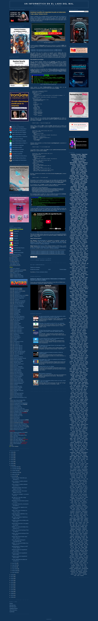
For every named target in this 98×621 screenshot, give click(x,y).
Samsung (77, 372)
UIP (71, 547)
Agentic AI (78, 284)
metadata (80, 222)
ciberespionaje (74, 211)
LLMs (77, 176)
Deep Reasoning (73, 323)
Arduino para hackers (18, 271)
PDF (78, 250)
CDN (87, 434)
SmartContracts (76, 227)
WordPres (76, 553)
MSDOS (71, 347)
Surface (82, 477)
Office (78, 242)
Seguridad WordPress (18, 383)
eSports (71, 456)
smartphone (72, 253)
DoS (79, 354)
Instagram (85, 260)
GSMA (72, 341)
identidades (73, 565)
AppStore (83, 403)
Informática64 (75, 290)
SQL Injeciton (81, 476)
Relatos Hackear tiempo (19, 327)
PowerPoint (79, 445)
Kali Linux (82, 249)
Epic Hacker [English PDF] (19, 400)
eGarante (82, 414)
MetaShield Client (80, 393)
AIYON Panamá (17, 250)
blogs (71, 214)
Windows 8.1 (75, 326)
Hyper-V (81, 439)
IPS (74, 466)
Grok (78, 421)
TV (78, 348)
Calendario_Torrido (74, 277)
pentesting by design (77, 568)
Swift (85, 477)
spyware (85, 344)
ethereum (79, 271)
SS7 (81, 446)
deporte (72, 358)
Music (87, 361)
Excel (77, 249)
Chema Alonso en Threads (17, 138)
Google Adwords (84, 511)
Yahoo (75, 288)
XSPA (80, 374)
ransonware (85, 490)
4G (71, 360)
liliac (77, 488)
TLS (71, 364)
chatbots (82, 311)
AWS (72, 351)
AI (78, 157)
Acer (77, 494)
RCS (87, 473)
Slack (75, 449)
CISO (76, 308)
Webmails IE (72, 550)
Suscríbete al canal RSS (17, 153)
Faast (86, 235)
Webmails (85, 283)
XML (83, 413)
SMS (72, 218)
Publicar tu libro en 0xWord (15, 228)
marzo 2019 (14, 568)
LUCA (72, 182)
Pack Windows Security (15, 264)
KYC (82, 467)
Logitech (76, 523)
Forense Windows (17, 443)
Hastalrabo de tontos (74, 315)
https (80, 241)
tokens (82, 204)
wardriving (77, 388)
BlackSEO (82, 276)
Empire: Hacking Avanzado (19, 351)
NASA (76, 530)
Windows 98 (82, 550)
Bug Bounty (16, 334)
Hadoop (80, 371)
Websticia (84, 330)
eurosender (86, 557)
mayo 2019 (14, 565)
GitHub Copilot (78, 341)
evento (78, 327)
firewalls (86, 414)
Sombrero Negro (17, 323)
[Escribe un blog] (32, 257)
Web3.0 (80, 413)
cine (87, 259)
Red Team (16, 365)
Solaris (83, 543)
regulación (72, 388)
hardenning (76, 562)
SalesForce (85, 446)
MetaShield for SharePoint (75, 526)
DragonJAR (16, 231)
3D (77, 333)
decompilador (79, 484)
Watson (75, 548)
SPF (79, 305)
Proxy (75, 250)
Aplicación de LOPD (17, 442)
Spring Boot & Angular (18, 361)
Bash (71, 404)
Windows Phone (80, 357)
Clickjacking (80, 353)
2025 (12, 454)
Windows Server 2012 (18, 421)
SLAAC (76, 382)
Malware (83, 165)
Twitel (77, 285)
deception (78, 414)
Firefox (76, 213)
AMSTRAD (72, 308)
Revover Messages (78, 537)
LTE (82, 441)
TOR (71, 256)
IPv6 (83, 207)
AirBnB (76, 434)
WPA (81, 427)
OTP (80, 315)
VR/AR (83, 277)
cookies (78, 367)
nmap (71, 368)
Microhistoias (79, 470)
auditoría (75, 185)
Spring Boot (16, 355)
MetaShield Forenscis (79, 442)
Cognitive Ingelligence (82, 378)
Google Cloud (84, 308)
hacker (80, 285)
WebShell (85, 548)
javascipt (73, 431)
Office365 (85, 304)
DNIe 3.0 (80, 406)
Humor (85, 164)
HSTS (77, 371)
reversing (80, 274)
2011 (12, 587)
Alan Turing (78, 459)
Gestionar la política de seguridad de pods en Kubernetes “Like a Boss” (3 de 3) (47, 253)
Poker (75, 445)
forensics (73, 284)
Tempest (71, 337)
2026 (12, 452)
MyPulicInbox (72, 530)
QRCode (83, 445)
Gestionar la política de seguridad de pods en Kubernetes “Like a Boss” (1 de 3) (47, 251)
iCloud (75, 400)
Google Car (80, 420)
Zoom (74, 414)
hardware (77, 197)
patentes (74, 368)
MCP (85, 441)
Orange (78, 425)
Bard (82, 284)
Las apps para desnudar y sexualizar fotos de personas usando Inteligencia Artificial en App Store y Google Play (52, 317)
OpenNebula (85, 533)
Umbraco (76, 547)
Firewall (81, 257)
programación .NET (75, 281)
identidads (78, 565)
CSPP (80, 308)
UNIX (73, 399)
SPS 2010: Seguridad (17, 439)
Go (71, 381)
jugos (85, 565)
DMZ (85, 353)
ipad (76, 204)
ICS (81, 361)
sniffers (84, 298)
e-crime (79, 228)
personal (73, 179)
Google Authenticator (82, 313)
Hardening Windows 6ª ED (18, 432)
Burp (75, 460)
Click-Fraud (85, 369)
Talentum (85, 242)
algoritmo (74, 332)
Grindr (82, 512)
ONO (87, 530)
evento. (71, 558)
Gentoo (71, 439)
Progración (72, 536)
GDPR (77, 304)
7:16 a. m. (49, 258)
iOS (77, 179)
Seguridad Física (75, 209)
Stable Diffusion (83, 372)
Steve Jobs (79, 330)
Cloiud (79, 502)
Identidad (81, 169)
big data (72, 189)
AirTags (73, 459)
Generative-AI (84, 181)
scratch (85, 375)
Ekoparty (15, 238)
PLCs (71, 362)
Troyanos (78, 239)
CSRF (87, 318)
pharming (77, 490)
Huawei (81, 515)
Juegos (79, 207)
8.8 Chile (15, 233)
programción (80, 571)
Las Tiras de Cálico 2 (19, 319)
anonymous (83, 365)
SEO (76, 274)
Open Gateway (82, 290)
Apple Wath (72, 497)
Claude (83, 245)
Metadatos (82, 176)
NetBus (79, 530)
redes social (73, 572)
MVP (77, 334)
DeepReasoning (74, 354)
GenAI (76, 169)
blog (85, 209)
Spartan (86, 543)
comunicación (85, 428)
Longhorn (79, 469)
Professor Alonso (14, 258)
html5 (81, 350)
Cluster (15, 391)
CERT (78, 460)
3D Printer (85, 312)
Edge (73, 329)
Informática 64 (78, 294)
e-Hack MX (16, 243)
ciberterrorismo (74, 344)
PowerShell (72, 193)
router (77, 432)
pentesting (74, 157)
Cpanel (81, 435)
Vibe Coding (75, 364)
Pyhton (85, 425)
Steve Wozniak (81, 355)
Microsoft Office (78, 295)
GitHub (74, 287)
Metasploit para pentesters (21, 419)
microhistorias (74, 234)
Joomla (83, 294)
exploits (76, 241)
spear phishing (79, 312)
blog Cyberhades (45, 243)
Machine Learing (84, 525)
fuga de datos (84, 214)
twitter (71, 187)
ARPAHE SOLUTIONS (18, 252)
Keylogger (85, 467)
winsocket (82, 575)
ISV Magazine (78, 466)
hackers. (85, 561)
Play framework (72, 473)
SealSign (85, 336)
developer (78, 235)
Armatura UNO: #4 (18, 345)
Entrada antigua (63, 269)
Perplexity (72, 274)
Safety (79, 540)
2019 (12, 465)
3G (78, 292)
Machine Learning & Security (20, 358)
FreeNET (78, 463)
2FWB (73, 376)
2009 (12, 591)
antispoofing (85, 374)
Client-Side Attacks (18, 372)
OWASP (77, 336)
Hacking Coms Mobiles (19, 429)
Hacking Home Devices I (19, 302)
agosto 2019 (15, 474)
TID (80, 259)
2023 (12, 457)
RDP (83, 315)
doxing (71, 306)
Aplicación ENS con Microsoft (20, 428)
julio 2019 (14, 476)
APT (81, 246)
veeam (78, 575)
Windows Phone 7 (77, 551)
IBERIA (84, 515)
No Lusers (78, 174)
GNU (75, 361)
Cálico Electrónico (15, 260)
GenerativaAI (72, 511)
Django (71, 438)
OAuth (83, 319)
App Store (74, 346)
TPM (87, 544)
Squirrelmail (78, 477)
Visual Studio (76, 337)
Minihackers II (17, 292)
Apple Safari (79, 346)
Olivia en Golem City (19, 298)
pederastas (81, 488)
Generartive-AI (83, 509)
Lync (86, 523)
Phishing (72, 197)
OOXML (75, 248)
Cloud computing (84, 210)
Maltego (78, 424)
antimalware (80, 220)
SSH (87, 301)
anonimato (73, 255)
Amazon (77, 236)
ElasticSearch (84, 505)
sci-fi (75, 312)
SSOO (85, 476)
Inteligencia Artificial (79, 158)
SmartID (86, 362)
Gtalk (75, 439)
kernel (74, 318)
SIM (78, 325)
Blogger (81, 299)
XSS (79, 204)
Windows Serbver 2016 (83, 480)
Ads (70, 346)
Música (85, 189)
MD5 (71, 525)
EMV (76, 420)
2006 (12, 597)
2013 (12, 584)
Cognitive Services (82, 192)
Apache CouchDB (74, 495)
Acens (75, 417)
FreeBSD (73, 509)
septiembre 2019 (15, 472)
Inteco (85, 516)
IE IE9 (84, 206)
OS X (81, 329)
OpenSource (72, 291)
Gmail (80, 213)
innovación (74, 192)
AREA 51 (15, 245)
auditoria (72, 483)
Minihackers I (17, 294)
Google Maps (72, 371)
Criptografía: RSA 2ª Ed (19, 411)
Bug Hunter (16, 288)
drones (75, 306)
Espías (74, 438)
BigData (78, 193)
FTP (79, 340)
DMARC (76, 406)
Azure (78, 255)
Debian (73, 298)
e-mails (72, 292)
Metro (86, 526)
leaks (76, 339)
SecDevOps (73, 330)
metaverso (84, 241)
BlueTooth (82, 236)
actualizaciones (72, 452)
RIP (73, 537)
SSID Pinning (84, 539)
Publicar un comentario (35, 267)
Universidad (72, 176)
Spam (75, 187)
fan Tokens (78, 245)
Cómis (76, 504)
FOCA (81, 175)
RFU (86, 536)
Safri (82, 540)
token (78, 246)
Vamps (76, 413)
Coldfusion (72, 420)
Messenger (75, 319)
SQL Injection (81, 186)
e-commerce (78, 302)
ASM (74, 360)
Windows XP (73, 232)
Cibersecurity (85, 404)
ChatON (72, 502)
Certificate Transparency (74, 435)
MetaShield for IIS (73, 470)
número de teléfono (82, 431)
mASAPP (81, 400)
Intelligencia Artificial (76, 519)
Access (72, 417)
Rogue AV (81, 474)
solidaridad (73, 491)
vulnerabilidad (72, 434)
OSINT (15, 340)
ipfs (75, 488)
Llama (81, 253)
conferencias (81, 161)
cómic (78, 270)
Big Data (16, 307)
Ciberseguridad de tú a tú (19, 317)
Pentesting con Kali (19, 270)
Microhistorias (17, 417)
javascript (85, 231)
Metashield (72, 295)
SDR (76, 427)
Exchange (78, 438)
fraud (71, 487)
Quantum (85, 234)
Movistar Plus (74, 262)
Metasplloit (82, 526)
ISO (72, 516)
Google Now (77, 512)
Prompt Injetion (78, 473)
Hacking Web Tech (18, 386)
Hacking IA (16, 289)
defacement (78, 386)
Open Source (75, 206)
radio (71, 242)
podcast (75, 214)
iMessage (72, 375)
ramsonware (85, 571)
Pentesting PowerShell (18, 393)
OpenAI (78, 225)
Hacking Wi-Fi (17, 335)
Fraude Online (16, 433)
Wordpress (73, 224)
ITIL (74, 516)
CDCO (73, 390)
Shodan (80, 221)
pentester (83, 266)
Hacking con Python (18, 396)
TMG (84, 544)
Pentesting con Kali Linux (19, 408)
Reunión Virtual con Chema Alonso (19, 128)
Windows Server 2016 (18, 277)
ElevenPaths (79, 164)
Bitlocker (85, 389)
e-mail (85, 179)
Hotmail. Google (76, 515)
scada (86, 306)
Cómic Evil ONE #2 (19, 354)
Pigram (81, 410)
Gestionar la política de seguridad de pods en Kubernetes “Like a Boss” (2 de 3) (47, 252)
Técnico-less (75, 243)
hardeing (71, 562)
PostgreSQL (86, 410)
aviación (76, 428)
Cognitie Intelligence (84, 418)
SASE (87, 537)
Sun (70, 311)
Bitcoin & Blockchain (18, 379)
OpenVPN (71, 410)
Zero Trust (72, 428)
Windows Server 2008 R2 (75, 481)
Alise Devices (83, 459)
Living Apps (77, 215)
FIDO (71, 508)
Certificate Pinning (80, 360)
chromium (79, 453)
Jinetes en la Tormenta (18, 333)
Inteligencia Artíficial (80, 518)
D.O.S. (79, 322)
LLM (80, 168)
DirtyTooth (73, 304)
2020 (12, 463)
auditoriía (72, 554)
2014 (12, 582)
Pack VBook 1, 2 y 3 (14, 272)
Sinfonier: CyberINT (18, 387)
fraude (82, 193)
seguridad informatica (82, 572)
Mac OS (79, 525)
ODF (79, 263)
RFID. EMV (83, 536)
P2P (85, 284)
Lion (84, 361)
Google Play (73, 225)
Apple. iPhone (81, 497)
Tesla (70, 399)
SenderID (77, 362)
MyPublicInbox (13, 605)
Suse (78, 449)
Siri (83, 280)
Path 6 (81, 425)
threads (77, 491)
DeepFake (82, 379)
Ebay (85, 462)
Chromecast (73, 462)
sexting (78, 318)
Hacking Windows (17, 370)
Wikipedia (82, 399)
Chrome (81, 238)
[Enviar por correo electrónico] (31, 257)
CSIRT (75, 501)
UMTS (79, 383)
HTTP (86, 236)
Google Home (80, 323)
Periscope (85, 534)
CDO (85, 269)
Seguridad (85, 325)
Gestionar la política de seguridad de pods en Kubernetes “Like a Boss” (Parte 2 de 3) (48, 13)
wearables (81, 491)
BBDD (87, 403)
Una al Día (15, 436)
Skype (86, 315)
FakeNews (76, 257)
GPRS (85, 220)
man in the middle (85, 456)
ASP (71, 389)
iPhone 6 (79, 456)
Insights (82, 516)
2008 (12, 593)
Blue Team (85, 302)
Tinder (75, 383)
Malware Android (17, 389)
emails (77, 557)
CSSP (81, 501)
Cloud (71, 231)
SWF (76, 540)
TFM (87, 449)
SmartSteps (73, 477)
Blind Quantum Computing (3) (45, 373)
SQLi (76, 280)
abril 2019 (14, 566)
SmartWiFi (73, 285)
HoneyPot (77, 392)
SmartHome (80, 248)
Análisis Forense (17, 369)
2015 (12, 580)
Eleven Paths (83, 172)
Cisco (81, 369)
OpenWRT (72, 534)
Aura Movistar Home (79, 498)
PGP (77, 301)
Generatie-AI (82, 463)
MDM (71, 393)
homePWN (77, 487)
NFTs (79, 262)
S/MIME (76, 397)
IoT (87, 213)
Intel (82, 341)
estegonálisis (81, 557)
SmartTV (76, 231)
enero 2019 (14, 572)
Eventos (78, 154)
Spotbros (71, 544)
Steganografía (85, 382)
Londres (80, 523)
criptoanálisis (81, 297)
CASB (72, 501)
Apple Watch (79, 417)
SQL (79, 427)
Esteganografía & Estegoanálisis (21, 403)
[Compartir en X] (33, 257)
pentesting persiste (85, 568)
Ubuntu (74, 228)
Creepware (85, 435)
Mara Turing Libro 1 (18, 331)
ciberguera (73, 455)
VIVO (78, 399)
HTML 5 (81, 407)
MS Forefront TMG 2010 (18, 440)
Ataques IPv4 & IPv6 (18, 275)
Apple (77, 172)
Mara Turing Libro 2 (18, 330)
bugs (86, 197)
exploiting (81, 211)
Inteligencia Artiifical (77, 467)
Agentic (71, 257)
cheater (75, 453)
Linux (85, 169)
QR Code (85, 396)
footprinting (83, 263)
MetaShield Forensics (84, 424)
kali (82, 228)
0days (83, 368)
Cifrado (71, 199)
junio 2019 (14, 563)
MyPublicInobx (85, 470)
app (79, 311)
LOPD (73, 269)
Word (81, 481)
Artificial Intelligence (81, 167)
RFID (85, 341)
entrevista (84, 332)
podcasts (72, 213)
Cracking (85, 221)
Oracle (82, 225)
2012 (12, 586)
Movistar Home (84, 195)
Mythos (78, 396)
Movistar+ (76, 259)
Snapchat (82, 411)
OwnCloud (77, 534)
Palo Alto (71, 445)
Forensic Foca (84, 340)
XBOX (81, 291)
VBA (79, 547)
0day (76, 292)
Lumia (84, 523)
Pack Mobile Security (14, 263)
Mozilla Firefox (78, 283)
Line (71, 469)
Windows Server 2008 (83, 364)
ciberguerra (80, 232)
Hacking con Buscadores (18, 435)
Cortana (72, 406)
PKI (84, 347)
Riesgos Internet (17, 362)
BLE (73, 313)
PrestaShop (72, 411)
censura (78, 385)
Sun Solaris (80, 316)
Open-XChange (76, 533)
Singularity (71, 449)
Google (75, 161)
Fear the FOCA (14, 257)
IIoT (87, 515)
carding (74, 385)
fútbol (85, 367)
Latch (77, 168)
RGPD (71, 537)
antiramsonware (84, 553)
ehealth (72, 339)
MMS (76, 525)
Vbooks (81, 348)
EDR (82, 390)
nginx (77, 431)
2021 (12, 461)
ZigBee (80, 553)
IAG (84, 407)
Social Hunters (17, 320)
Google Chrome (74, 217)
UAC (79, 243)
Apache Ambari (84, 494)
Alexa (78, 276)
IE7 (84, 354)
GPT (79, 214)
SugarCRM (81, 544)
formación (72, 164)
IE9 (75, 329)
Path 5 (80, 301)
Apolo (87, 459)
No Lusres (83, 530)
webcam (80, 278)
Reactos (72, 446)
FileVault (77, 508)
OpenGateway (74, 305)
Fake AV (82, 438)
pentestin (85, 400)
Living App (72, 236)
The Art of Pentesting (18, 305)
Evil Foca (86, 255)
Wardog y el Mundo (18, 414)
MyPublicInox (85, 529)
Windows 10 (84, 215)
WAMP (86, 547)
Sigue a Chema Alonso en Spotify (19, 141)
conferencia (72, 235)
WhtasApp (77, 550)
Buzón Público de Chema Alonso (19, 130)
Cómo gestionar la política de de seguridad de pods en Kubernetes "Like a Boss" (48, 17)
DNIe (76, 313)
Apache (77, 210)
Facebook (77, 181)
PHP (76, 222)
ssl (87, 250)
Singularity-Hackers (14, 608)
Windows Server (74, 200)
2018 (12, 574)
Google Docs (72, 512)
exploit (80, 206)
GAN (71, 319)
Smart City (82, 362)
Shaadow (78, 448)
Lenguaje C (71, 424)
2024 (12, 456)
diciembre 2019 (15, 466)
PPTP (87, 371)
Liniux (73, 523)
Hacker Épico (17, 418)
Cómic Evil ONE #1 (18, 359)
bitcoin (80, 200)
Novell (78, 381)
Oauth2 (81, 309)
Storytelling (16, 313)
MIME (74, 525)
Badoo (85, 498)
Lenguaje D (80, 522)
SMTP (73, 372)
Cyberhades (12, 611)
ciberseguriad (81, 554)
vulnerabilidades (75, 299)
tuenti (86, 297)
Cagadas (71, 418)
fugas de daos (73, 561)
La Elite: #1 (17, 342)
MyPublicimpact (13, 606)
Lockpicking (74, 469)
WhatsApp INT (17, 314)
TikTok (82, 305)
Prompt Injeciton (77, 536)
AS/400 (72, 494)
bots (81, 250)
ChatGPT (81, 179)
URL (73, 547)
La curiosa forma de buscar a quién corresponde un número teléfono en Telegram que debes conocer (51, 339)
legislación (80, 269)
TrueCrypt (72, 413)
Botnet (77, 267)
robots (84, 250)
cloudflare (73, 229)
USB (72, 302)
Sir (84, 540)
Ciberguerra (16, 299)
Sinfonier (79, 280)
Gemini (72, 215)
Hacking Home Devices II (19, 296)
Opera (84, 329)
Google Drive (85, 420)
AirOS (80, 494)
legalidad (72, 260)
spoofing (85, 224)
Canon (85, 460)
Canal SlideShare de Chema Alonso (19, 156)
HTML (72, 280)
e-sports (77, 350)
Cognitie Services (84, 502)
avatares (86, 357)
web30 (81, 388)
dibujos (78, 256)
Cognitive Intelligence (76, 190)
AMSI (70, 459)
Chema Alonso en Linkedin (17, 151)
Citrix (83, 235)
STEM (71, 540)
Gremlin (74, 381)
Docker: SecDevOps (18, 366)
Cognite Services (77, 418)
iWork (78, 400)
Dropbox (71, 361)
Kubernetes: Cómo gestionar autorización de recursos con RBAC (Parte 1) (46, 49)
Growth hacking (76, 407)
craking (85, 554)
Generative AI (73, 207)
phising (81, 490)
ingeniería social (80, 306)
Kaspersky (79, 441)
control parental (73, 327)
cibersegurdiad (81, 483)
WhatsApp (76, 182)
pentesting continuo (79, 375)
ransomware (72, 267)
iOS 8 (73, 564)
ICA (84, 371)
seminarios (72, 403)
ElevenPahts (85, 346)
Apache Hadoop (80, 389)
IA (80, 157)
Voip (85, 270)
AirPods (74, 389)
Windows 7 (72, 203)
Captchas (82, 292)
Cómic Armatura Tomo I (19, 363)
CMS (76, 353)
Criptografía (84, 187)
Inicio (49, 269)
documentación (73, 271)
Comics (78, 171)
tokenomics (72, 210)
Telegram (72, 238)
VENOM (82, 547)
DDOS (80, 333)
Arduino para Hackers (18, 356)
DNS (84, 213)
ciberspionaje (73, 367)
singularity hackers (73, 263)
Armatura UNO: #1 (18, 349)
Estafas (85, 182)
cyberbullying (72, 350)
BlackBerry (73, 378)
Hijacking (77, 253)
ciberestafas (72, 245)
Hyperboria (86, 439)
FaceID (85, 390)
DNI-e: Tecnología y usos (18, 438)
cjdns (86, 483)
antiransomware (79, 320)
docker (37, 260)
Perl (78, 410)
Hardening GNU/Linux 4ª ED (20, 410)
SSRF (83, 397)
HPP (85, 421)
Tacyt (81, 242)
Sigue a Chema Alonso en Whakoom (19, 136)
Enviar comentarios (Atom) (41, 272)
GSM (85, 281)
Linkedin (72, 283)
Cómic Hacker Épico (18, 394)
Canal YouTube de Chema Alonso (19, 158)
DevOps (77, 298)
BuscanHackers (76, 404)
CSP (78, 501)
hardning (80, 562)
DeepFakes (85, 203)
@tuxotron (40, 245)
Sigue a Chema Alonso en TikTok (19, 134)
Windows (73, 171)
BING (86, 207)
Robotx (83, 537)
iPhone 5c (82, 487)
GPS (75, 221)
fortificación (76, 218)
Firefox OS (82, 508)
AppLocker (85, 495)
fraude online (79, 229)
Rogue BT (85, 474)
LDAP (74, 246)
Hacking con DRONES (18, 375)
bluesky (76, 554)
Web (78, 548)
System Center (82, 449)
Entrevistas (76, 178)
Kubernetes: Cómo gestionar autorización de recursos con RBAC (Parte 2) (46, 50)
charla (81, 264)
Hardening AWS (17, 312)
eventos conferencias (77, 558)
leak (87, 229)
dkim (86, 305)
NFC (81, 304)
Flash (75, 463)
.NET (71, 221)
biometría (83, 243)
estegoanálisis (73, 333)
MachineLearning (84, 469)
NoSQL (81, 396)
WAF (85, 348)
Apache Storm (80, 495)
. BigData (85, 491)
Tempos (77, 175)
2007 (12, 595)
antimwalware (85, 481)
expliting (83, 558)
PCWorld (80, 234)
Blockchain (84, 190)
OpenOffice (85, 295)
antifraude (86, 399)
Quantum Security (18, 291)
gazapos (81, 561)
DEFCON (83, 322)
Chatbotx (75, 502)
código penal (73, 484)
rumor (77, 572)
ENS (85, 299)
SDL (77, 476)
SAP (79, 446)
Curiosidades (82, 155)
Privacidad (83, 160)
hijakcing (84, 562)
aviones (80, 428)
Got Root (16, 384)
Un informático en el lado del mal (49, 4)
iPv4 (84, 229)
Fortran (86, 508)
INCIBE (71, 466)
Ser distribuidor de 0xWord (15, 254)
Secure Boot (73, 448)
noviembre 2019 (15, 468)
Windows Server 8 (84, 551)
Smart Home (72, 320)
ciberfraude (84, 453)
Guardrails (82, 421)
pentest (73, 168)
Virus (71, 326)
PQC (86, 319)
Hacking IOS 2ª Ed (18, 407)
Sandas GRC (77, 411)
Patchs (75, 410)
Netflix (80, 319)
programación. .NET (73, 571)
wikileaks (85, 278)
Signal (85, 448)
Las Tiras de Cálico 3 (19, 303)
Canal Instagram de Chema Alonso (19, 160)
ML (77, 287)
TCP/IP (86, 355)
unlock (75, 575)
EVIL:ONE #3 (17, 337)
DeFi (87, 322)
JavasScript (86, 519)
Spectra (85, 175)
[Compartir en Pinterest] (36, 257)
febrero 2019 (15, 570)
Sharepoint (86, 343)
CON (86, 204)
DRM (77, 462)
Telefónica (85, 162)
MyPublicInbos (73, 529)
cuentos (86, 311)
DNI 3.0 (79, 504)
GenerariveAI (78, 509)
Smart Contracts (73, 316)
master (85, 358)
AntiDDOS (79, 351)
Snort (75, 543)
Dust (74, 278)
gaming (77, 238)
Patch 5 (81, 534)
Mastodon (71, 355)
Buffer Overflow (76, 369)
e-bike (81, 455)
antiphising (78, 452)
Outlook (81, 336)
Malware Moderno (17, 326)
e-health (86, 337)
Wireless (83, 227)
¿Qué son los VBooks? (15, 268)
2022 (12, 459)
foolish (71, 312)
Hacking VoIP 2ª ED (18, 415)
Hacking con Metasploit (19, 368)
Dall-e (80, 462)
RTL (87, 445)
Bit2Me (81, 255)
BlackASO (80, 434)
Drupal (86, 379)
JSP (87, 407)
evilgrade (75, 456)
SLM (82, 343)
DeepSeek (74, 270)
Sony (86, 411)
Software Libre (83, 218)
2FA (85, 201)
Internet (73, 174)
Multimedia (72, 336)
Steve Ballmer (76, 544)
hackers (84, 168)
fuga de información (84, 267)
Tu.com (80, 287)
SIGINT (74, 539)
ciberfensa (76, 483)
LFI (86, 354)
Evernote (71, 463)
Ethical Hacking (17, 274)
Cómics (72, 181)
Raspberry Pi (16, 338)
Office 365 (85, 309)
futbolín (78, 561)
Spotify (77, 291)
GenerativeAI (74, 186)
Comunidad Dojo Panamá (18, 247)
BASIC (76, 376)
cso (74, 386)
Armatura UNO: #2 (18, 348)
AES (75, 403)
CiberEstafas (16, 324)
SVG (73, 540)
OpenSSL (81, 347)
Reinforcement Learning (74, 474)
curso (84, 264)
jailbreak (72, 222)
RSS (77, 278)
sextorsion (86, 350)
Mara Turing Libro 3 (18, 328)
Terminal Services (79, 252)
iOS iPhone (77, 564)
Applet (84, 417)
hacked (85, 232)
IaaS (82, 466)
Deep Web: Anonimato (18, 390)
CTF (75, 390)
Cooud (73, 504)
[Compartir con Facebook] (35, 257)
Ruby (84, 301)
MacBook (76, 347)
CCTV (84, 434)
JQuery (82, 519)
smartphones (85, 432)
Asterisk (72, 460)
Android (73, 172)
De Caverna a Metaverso (19, 316)
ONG (75, 325)
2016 (12, 578)
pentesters (77, 273)
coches (81, 337)
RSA (81, 298)
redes (83, 185)
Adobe (75, 351)
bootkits (71, 400)
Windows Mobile (73, 357)
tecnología (83, 318)
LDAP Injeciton (72, 522)
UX (75, 399)
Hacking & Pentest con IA (19, 295)
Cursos (74, 165)
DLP (85, 360)
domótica (76, 358)
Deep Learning (74, 196)
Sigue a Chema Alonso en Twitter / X (19, 143)
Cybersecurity (81, 288)
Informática (78, 516)
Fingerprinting (84, 171)
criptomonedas (79, 201)
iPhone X (72, 488)
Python (79, 185)
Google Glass (73, 421)
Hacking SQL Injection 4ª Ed (20, 426)
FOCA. (74, 508)
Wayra (80, 231)
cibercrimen (77, 195)
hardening (42, 260)
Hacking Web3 (17, 310)
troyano (81, 281)
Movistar (84, 196)
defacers (77, 455)
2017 (12, 576)
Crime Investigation (18, 376)
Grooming (72, 392)
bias (74, 302)
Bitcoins (81, 209)
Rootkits (76, 355)
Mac (76, 269)
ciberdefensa (83, 385)
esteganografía (84, 256)
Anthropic (78, 403)
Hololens (71, 515)
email (82, 367)
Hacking (73, 154)
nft (85, 262)
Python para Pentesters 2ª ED (20, 397)
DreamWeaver (79, 505)
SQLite (81, 325)
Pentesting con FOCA (18, 404)
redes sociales (73, 220)
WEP (72, 480)
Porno (81, 381)
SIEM (71, 539)
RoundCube (73, 476)
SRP (80, 539)
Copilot (78, 390)
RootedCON (72, 427)
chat (86, 280)
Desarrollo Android (18, 412)
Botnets (73, 252)
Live (75, 424)
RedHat (78, 343)
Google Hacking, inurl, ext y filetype (46, 366)
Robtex (76, 446)
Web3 (79, 187)
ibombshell (81, 358)
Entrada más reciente (34, 269)
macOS (72, 273)
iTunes (85, 564)
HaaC (78, 361)
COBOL (81, 460)
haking (74, 487)
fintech (86, 558)
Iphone (72, 169)
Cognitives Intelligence (74, 379)
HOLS (78, 439)
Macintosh (72, 442)
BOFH (80, 376)
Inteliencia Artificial (73, 518)
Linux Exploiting (17, 405)
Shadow (82, 448)
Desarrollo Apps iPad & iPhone (20, 424)
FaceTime (84, 406)
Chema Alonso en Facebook (18, 149)
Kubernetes (16, 321)
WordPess (72, 553)
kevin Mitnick (80, 344)
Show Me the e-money (18, 341)
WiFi (80, 196)
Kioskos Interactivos (83, 392)
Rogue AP (72, 397)
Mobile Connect (82, 334)
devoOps (83, 484)
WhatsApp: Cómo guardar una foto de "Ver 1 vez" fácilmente (51, 323)
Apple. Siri (76, 497)
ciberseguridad (75, 160)
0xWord (11, 603)
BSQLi (75, 322)
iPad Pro (81, 564)
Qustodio (83, 473)
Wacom (72, 548)
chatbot (74, 256)
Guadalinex (85, 512)
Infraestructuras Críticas (19, 382)
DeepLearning (83, 273)
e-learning (85, 455)
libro (85, 211)
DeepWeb (85, 333)
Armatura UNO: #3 (18, 347)
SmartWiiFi (72, 543)
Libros (79, 162)
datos (83, 262)
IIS (77, 221)
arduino (76, 297)
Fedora (86, 438)
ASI (74, 494)
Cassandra (84, 501)
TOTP (77, 264)
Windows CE (76, 480)
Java (75, 242)
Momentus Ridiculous (74, 309)
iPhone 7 (86, 487)
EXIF (82, 462)
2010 (12, 589)
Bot (78, 339)
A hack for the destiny (18, 373)
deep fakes (79, 332)
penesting (71, 568)
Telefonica (71, 383)
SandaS (86, 397)
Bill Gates (84, 376)
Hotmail (86, 288)
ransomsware (72, 432)
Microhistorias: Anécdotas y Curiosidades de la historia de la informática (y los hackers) (48, 242)
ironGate (82, 565)
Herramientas (85, 199)
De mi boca (84, 504)
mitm (82, 189)
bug (86, 186)
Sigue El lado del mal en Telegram (19, 132)
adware (83, 259)
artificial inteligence (84, 452)
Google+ (71, 407)
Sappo (79, 382)
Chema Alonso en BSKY (17, 147)
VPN (82, 270)
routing (80, 432)
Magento (74, 393)
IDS (81, 354)
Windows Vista (77, 199)
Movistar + (81, 217)
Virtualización (72, 374)
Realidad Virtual (73, 343)
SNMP (79, 397)
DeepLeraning (73, 505)
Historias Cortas (17, 309)
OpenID (81, 533)
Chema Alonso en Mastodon (18, 145)
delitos (83, 386)
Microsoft (74, 183)
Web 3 (81, 548)
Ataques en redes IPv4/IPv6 (20, 425)
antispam (86, 291)
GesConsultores (78, 511)
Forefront (74, 334)
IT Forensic (16, 240)
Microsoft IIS (73, 425)
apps (85, 252)
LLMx (76, 522)
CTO (81, 404)
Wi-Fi (77, 374)
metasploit (77, 189)
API (83, 274)
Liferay (84, 522)
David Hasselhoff (84, 327)
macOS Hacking (17, 377)
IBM (80, 277)
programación (78, 203)
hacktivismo (84, 271)
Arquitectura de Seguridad (19, 300)
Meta (78, 329)
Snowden (79, 543)
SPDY (78, 539)
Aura (81, 182)
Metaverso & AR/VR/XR (19, 306)
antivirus (72, 297)
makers (78, 266)
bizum (72, 453)
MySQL (85, 222)
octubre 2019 (15, 470)
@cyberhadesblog (41, 240)
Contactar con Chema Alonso (18, 126)
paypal (86, 386)
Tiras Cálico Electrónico (20, 352)
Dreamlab (15, 235)
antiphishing (74, 311)
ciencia (71, 386)
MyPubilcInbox (73, 396)
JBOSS (74, 441)
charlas (78, 165)
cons (86, 217)
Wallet (82, 383)
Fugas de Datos (78, 260)
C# (86, 417)
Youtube (72, 204)
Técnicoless (83, 239)
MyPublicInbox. (78, 529)
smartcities (79, 368)
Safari (76, 348)
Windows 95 (85, 427)
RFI (73, 362)
